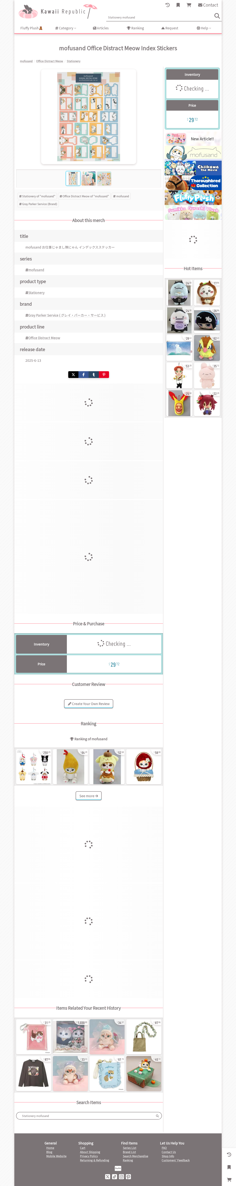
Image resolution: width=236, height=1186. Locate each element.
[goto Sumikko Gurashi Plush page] (193, 219)
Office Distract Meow (44, 337)
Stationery (36, 292)
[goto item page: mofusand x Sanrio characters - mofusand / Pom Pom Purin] (107, 766)
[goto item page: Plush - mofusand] (70, 1036)
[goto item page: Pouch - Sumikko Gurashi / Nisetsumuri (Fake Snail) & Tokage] (179, 348)
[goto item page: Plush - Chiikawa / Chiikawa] (207, 293)
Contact (210, 5)
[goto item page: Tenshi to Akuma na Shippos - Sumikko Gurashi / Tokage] (179, 293)
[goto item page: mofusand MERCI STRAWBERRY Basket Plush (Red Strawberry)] (143, 766)
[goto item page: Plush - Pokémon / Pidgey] (207, 348)
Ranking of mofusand (90, 738)
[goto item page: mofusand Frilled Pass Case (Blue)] (107, 1073)
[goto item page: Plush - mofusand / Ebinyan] (70, 766)
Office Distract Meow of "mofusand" (86, 196)
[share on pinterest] (104, 374)
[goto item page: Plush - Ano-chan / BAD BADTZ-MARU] (207, 320)
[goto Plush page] (193, 204)
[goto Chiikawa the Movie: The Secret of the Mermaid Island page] (193, 174)
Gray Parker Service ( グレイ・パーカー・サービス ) (67, 315)
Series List (129, 1148)
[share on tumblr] (94, 374)
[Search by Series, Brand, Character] (157, 1115)
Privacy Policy (89, 1156)
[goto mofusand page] (193, 159)
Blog (49, 1152)
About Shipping (90, 1152)
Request (171, 28)
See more (87, 795)
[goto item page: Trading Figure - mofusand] (143, 1073)
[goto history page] (167, 5)
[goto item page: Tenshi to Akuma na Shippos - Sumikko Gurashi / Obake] (179, 320)
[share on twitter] (73, 374)
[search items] (217, 16)
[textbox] (84, 1115)
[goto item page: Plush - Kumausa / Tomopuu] (207, 375)
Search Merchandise (135, 1156)
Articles (102, 28)
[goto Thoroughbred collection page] (193, 189)
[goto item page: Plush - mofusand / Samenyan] (107, 1036)
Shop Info (168, 1156)
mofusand (122, 196)
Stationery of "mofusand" (38, 196)
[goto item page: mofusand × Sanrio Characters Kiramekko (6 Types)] (33, 766)
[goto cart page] (189, 5)
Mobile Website (56, 1156)
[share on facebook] (83, 374)
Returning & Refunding (94, 1160)
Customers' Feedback (176, 1160)
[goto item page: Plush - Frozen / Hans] (179, 375)
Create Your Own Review (90, 703)
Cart (82, 1148)
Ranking (137, 28)
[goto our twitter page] (107, 1176)
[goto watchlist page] (178, 5)
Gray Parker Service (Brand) (39, 204)
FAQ (164, 1148)
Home (50, 1148)
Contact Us (169, 1152)
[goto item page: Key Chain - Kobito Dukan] (179, 403)
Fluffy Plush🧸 (31, 28)
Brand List (129, 1152)
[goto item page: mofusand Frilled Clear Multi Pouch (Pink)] (33, 1036)
